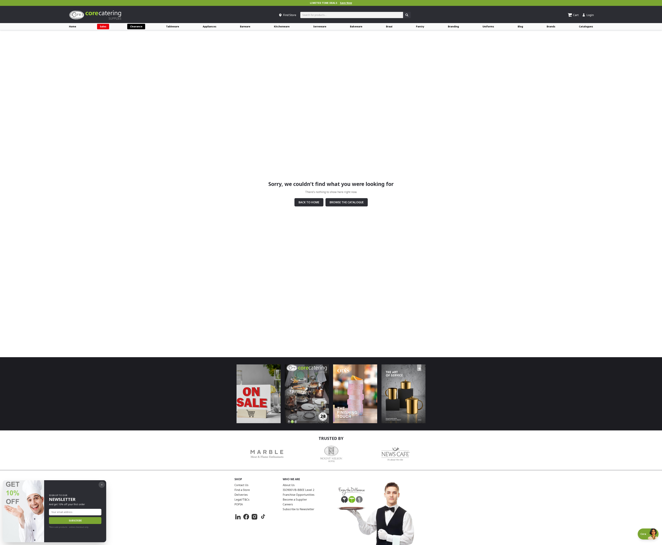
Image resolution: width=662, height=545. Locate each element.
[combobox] (351, 15)
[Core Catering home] (95, 15)
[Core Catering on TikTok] (262, 516)
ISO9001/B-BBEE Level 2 (298, 490)
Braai (389, 26)
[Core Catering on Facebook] (246, 516)
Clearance (136, 26)
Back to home (309, 202)
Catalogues (586, 26)
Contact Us (241, 485)
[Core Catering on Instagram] (254, 516)
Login (590, 15)
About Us (289, 485)
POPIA (238, 504)
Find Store (289, 15)
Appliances (209, 26)
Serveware (319, 26)
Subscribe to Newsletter (298, 509)
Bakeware (356, 26)
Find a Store (242, 490)
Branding (453, 26)
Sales (103, 26)
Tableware (172, 26)
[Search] (407, 15)
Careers (288, 504)
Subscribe (75, 520)
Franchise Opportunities (298, 495)
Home (72, 26)
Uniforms (488, 26)
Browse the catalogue (347, 202)
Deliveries (241, 495)
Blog (520, 26)
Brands (551, 26)
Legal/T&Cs (241, 499)
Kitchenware (282, 26)
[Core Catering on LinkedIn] (237, 516)
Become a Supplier (295, 499)
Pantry (420, 26)
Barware (245, 26)
